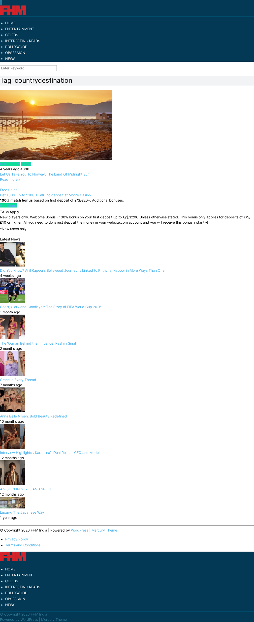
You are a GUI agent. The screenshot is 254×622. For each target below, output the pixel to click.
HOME (10, 23)
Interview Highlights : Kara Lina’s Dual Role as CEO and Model (49, 452)
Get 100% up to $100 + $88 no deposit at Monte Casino (45, 195)
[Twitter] (0, 2)
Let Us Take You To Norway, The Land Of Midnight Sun (45, 174)
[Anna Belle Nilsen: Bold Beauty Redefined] (12, 411)
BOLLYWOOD (16, 47)
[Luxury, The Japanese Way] (12, 507)
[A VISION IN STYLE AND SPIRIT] (12, 484)
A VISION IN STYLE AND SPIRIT (26, 489)
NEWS (10, 59)
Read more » (10, 179)
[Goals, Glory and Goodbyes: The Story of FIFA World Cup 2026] (12, 301)
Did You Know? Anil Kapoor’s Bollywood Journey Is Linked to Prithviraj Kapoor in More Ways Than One (82, 270)
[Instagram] (1, 2)
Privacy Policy (16, 539)
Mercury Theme (104, 530)
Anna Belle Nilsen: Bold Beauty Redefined (33, 416)
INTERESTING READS (22, 41)
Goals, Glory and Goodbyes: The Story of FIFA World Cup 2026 (50, 307)
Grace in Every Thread (18, 380)
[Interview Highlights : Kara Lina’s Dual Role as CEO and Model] (12, 447)
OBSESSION (15, 53)
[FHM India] (13, 14)
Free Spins (8, 190)
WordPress (79, 530)
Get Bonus (8, 205)
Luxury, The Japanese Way (22, 512)
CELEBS (11, 35)
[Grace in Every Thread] (12, 374)
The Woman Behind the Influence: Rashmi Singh (38, 343)
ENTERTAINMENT (19, 29)
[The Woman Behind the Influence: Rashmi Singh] (12, 338)
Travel (26, 164)
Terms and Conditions (22, 545)
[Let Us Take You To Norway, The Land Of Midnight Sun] (127, 125)
